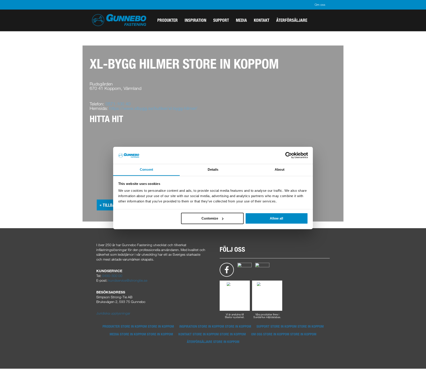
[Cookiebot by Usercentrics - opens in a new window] (288, 155)
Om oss (320, 4)
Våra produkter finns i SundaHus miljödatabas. (267, 315)
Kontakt (212, 334)
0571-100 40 (118, 103)
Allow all (276, 218)
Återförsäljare (213, 342)
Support (290, 326)
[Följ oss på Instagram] (244, 269)
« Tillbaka (110, 205)
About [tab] (279, 169)
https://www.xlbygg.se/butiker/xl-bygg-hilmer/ (153, 108)
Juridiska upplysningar (113, 313)
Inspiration (215, 326)
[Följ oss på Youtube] (262, 269)
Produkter (138, 326)
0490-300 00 (112, 276)
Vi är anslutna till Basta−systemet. (235, 315)
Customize (209, 218)
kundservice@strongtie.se (127, 280)
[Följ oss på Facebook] (227, 269)
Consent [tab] (146, 169)
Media (141, 334)
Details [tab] (213, 169)
